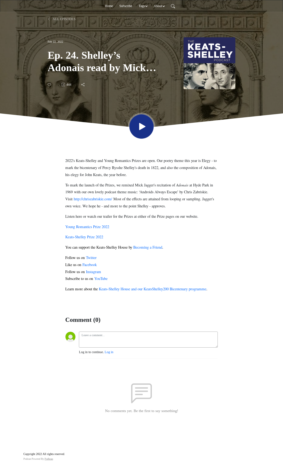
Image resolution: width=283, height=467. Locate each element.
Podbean (49, 458)
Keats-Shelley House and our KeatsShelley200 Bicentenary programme (152, 288)
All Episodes (64, 19)
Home (109, 6)
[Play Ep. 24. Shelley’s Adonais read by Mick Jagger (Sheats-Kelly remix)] (141, 126)
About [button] (158, 6)
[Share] (83, 85)
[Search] (173, 6)
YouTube (101, 278)
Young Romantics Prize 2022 (87, 226)
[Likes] (49, 85)
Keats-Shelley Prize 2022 (84, 236)
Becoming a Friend (147, 247)
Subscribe (125, 6)
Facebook (89, 264)
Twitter (91, 257)
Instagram (93, 271)
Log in (109, 352)
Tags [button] (142, 6)
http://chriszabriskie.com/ (93, 198)
